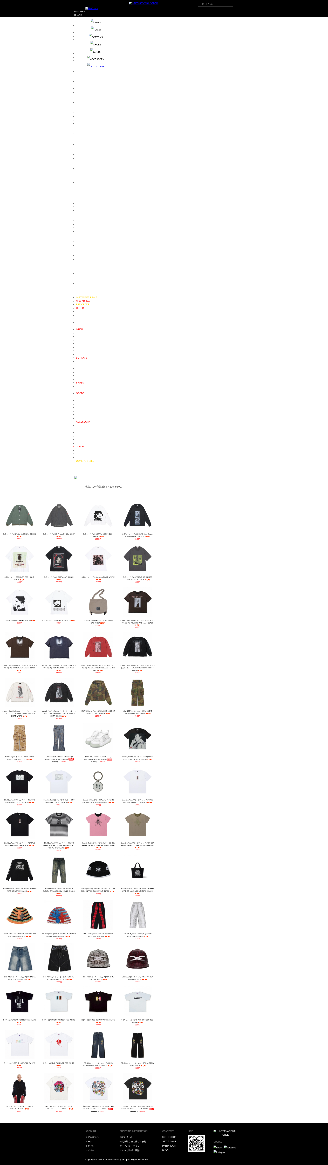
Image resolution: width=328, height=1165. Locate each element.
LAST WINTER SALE (87, 297)
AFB (78, 29)
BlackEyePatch (83, 53)
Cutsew (79, 347)
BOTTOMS (81, 358)
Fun (78, 102)
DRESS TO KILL (84, 88)
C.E (78, 71)
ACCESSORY (83, 422)
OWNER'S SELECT (86, 461)
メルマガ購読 (81, 468)
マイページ (91, 1150)
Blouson (80, 311)
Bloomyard (81, 60)
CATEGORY (80, 294)
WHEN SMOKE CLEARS (88, 273)
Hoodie (79, 333)
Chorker (80, 439)
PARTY (78, 471)
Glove (79, 411)
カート (88, 1141)
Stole (78, 414)
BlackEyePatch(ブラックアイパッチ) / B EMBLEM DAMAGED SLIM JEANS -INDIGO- (59, 890)
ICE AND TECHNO (85, 113)
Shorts (79, 375)
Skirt (78, 379)
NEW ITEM (80, 11)
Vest (78, 322)
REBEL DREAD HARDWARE (90, 206)
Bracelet (80, 429)
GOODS (80, 393)
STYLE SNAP (169, 1141)
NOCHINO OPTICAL (86, 168)
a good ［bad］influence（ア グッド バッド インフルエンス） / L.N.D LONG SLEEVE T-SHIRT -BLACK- (137, 668)
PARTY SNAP (169, 1146)
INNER (79, 329)
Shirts (79, 343)
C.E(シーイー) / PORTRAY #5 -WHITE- (56, 620)
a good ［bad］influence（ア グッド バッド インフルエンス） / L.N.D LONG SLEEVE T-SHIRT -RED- (98, 668)
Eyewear (80, 404)
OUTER (80, 308)
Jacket (79, 319)
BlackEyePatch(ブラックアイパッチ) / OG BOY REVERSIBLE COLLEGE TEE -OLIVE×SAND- (137, 844)
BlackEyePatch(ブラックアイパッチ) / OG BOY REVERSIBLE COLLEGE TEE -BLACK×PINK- (98, 844)
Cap (78, 397)
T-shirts (79, 351)
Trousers (80, 368)
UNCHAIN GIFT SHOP (87, 259)
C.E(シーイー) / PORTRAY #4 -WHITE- (17, 620)
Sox (78, 418)
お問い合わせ (126, 1137)
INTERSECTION (84, 123)
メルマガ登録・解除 (130, 1150)
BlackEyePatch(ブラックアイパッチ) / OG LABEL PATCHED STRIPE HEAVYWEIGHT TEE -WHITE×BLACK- (58, 845)
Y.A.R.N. (80, 283)
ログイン (89, 1146)
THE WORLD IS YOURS (88, 245)
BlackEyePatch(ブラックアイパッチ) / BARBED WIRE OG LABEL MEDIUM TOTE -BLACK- (137, 890)
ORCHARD (81, 182)
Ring (78, 432)
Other (78, 443)
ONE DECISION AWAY (87, 179)
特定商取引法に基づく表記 (133, 1141)
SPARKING (81, 231)
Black (79, 450)
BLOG (77, 464)
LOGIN (77, 475)
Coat (78, 315)
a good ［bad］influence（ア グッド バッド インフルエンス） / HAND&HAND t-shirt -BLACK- (137, 622)
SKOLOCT (81, 228)
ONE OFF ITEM (84, 457)
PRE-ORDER (82, 304)
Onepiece (80, 326)
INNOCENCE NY (84, 120)
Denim (79, 361)
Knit (78, 340)
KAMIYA (80, 134)
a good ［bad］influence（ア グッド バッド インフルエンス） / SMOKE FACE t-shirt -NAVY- (59, 667)
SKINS (79, 224)
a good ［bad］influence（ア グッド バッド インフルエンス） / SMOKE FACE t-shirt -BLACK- (20, 667)
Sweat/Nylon (82, 372)
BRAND (78, 15)
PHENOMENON (84, 193)
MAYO (79, 154)
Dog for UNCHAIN (85, 85)
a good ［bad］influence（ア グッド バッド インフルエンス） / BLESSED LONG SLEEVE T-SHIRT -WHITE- (20, 713)
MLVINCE (81, 158)
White (79, 454)
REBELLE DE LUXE (86, 210)
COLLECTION (169, 1137)
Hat (77, 400)
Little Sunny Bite (84, 144)
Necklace (80, 425)
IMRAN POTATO (84, 116)
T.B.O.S (80, 242)
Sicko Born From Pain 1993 (89, 221)
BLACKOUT (82, 57)
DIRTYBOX (81, 81)
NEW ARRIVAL (83, 301)
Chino (79, 365)
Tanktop (80, 354)
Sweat (79, 336)
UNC (78, 255)
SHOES (80, 382)
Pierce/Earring (83, 436)
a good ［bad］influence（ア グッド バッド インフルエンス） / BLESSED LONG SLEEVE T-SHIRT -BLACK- (59, 713)
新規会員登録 (92, 1137)
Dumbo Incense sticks (87, 92)
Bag (78, 407)
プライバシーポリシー (131, 1146)
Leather (79, 386)
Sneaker (80, 390)
